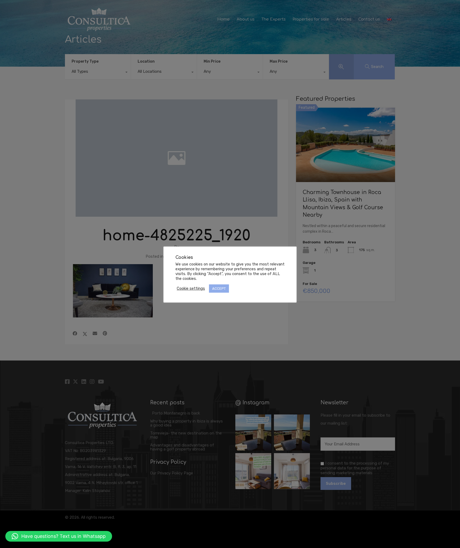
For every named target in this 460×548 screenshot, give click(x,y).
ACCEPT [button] (219, 289)
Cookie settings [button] (191, 288)
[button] (58, 536)
